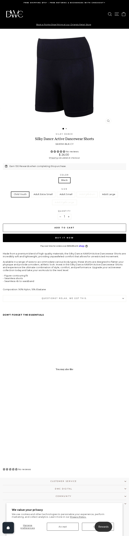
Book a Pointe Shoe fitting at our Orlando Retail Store (63, 24)
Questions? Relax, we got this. (64, 298)
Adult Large (108, 194)
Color (64, 175)
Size (64, 189)
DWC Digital (63, 489)
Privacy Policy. (78, 517)
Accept (63, 526)
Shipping (53, 158)
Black (64, 180)
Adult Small (66, 194)
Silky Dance (64, 134)
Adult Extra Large (64, 202)
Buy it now (64, 238)
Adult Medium (87, 194)
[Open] (8, 527)
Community (64, 496)
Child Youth (20, 194)
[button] (58, 151)
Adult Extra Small (43, 194)
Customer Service (64, 481)
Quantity (64, 211)
